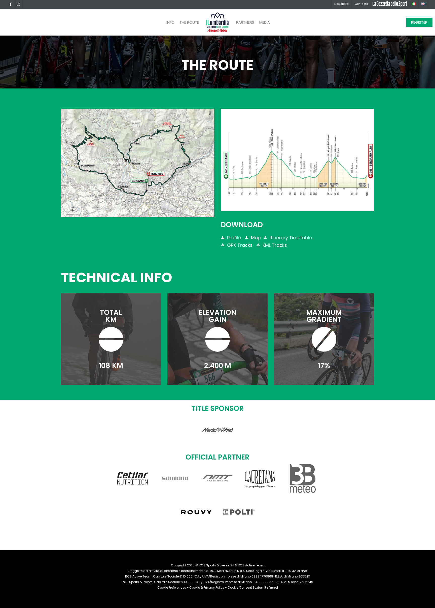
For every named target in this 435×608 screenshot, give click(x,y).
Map (255, 237)
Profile (233, 237)
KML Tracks (274, 245)
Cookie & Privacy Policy (206, 587)
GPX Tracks (239, 245)
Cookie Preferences (171, 587)
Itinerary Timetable (290, 237)
